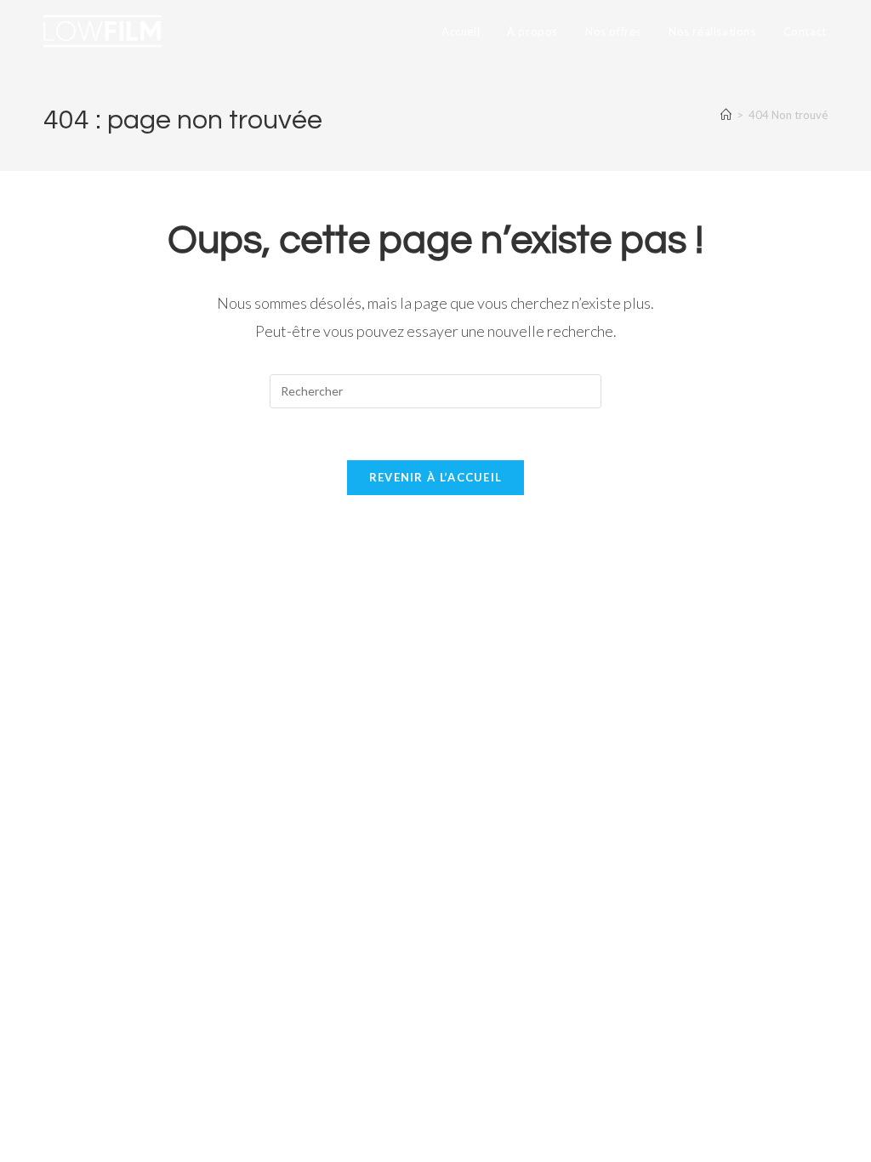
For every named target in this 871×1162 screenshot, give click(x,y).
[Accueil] (726, 115)
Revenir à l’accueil (436, 477)
